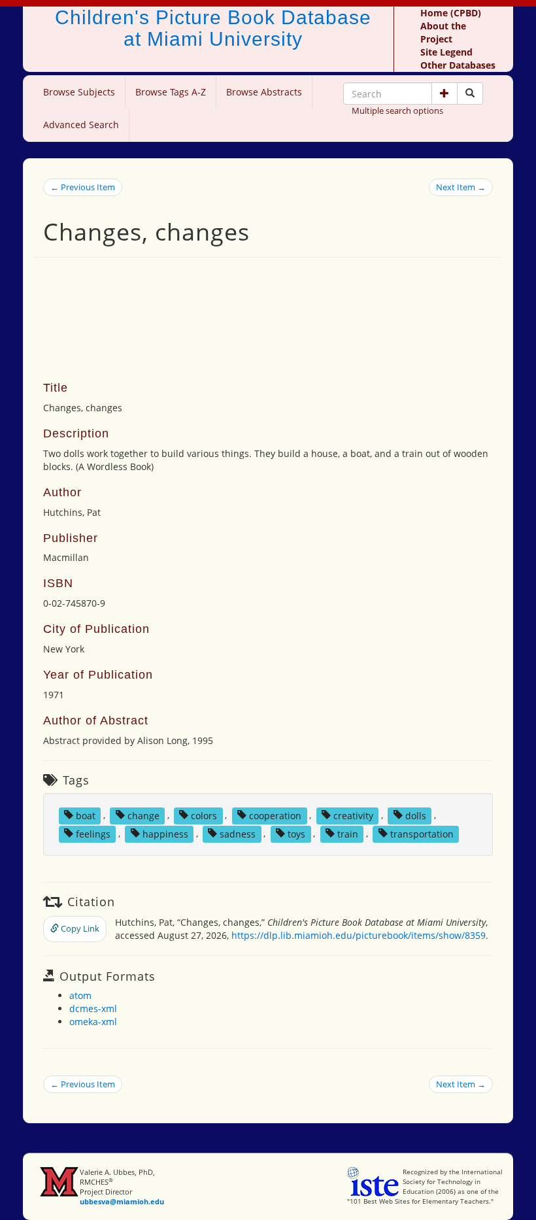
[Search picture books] (470, 93)
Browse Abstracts (264, 92)
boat (85, 815)
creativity (353, 815)
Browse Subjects (79, 92)
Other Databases (457, 65)
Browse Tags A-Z (170, 92)
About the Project (443, 32)
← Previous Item (82, 187)
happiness (165, 833)
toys (296, 833)
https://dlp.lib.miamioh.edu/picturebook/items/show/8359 (358, 935)
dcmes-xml (93, 1008)
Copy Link (79, 928)
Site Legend (446, 52)
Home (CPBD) (450, 13)
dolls (415, 815)
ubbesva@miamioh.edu (122, 1201)
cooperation (275, 815)
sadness (238, 833)
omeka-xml (93, 1021)
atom (80, 995)
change (143, 815)
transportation (422, 833)
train (347, 833)
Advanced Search (81, 124)
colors (204, 815)
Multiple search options (397, 110)
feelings (93, 833)
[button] (444, 93)
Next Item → (461, 187)
